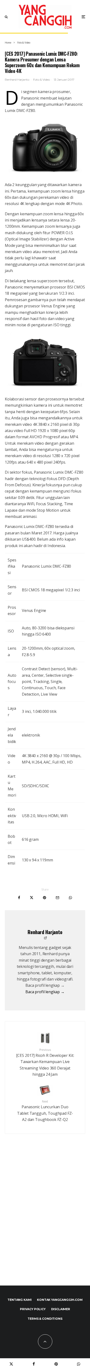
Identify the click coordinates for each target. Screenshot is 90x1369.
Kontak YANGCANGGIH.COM (59, 1300)
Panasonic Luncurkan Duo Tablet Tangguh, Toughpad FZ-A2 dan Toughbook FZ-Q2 (45, 1110)
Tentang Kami (19, 1300)
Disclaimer (60, 1309)
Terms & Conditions (45, 1318)
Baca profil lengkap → (45, 991)
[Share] (19, 897)
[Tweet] (31, 897)
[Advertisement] (45, 1220)
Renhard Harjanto (17, 79)
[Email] (57, 897)
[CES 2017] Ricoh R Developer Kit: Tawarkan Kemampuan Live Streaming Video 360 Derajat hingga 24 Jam (45, 1062)
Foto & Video (41, 79)
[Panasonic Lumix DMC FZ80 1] (45, 148)
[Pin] (44, 897)
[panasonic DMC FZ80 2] (45, 362)
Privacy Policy (33, 1309)
